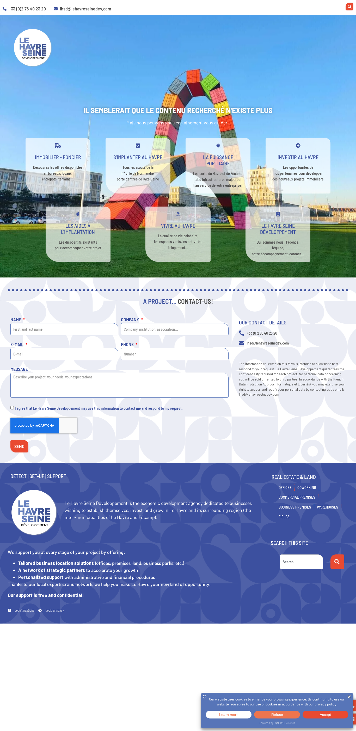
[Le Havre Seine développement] (278, 214)
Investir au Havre (298, 157)
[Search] (337, 561)
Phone (128, 344)
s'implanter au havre (137, 157)
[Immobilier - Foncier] (58, 145)
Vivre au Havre (178, 225)
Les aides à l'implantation (78, 228)
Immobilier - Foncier (58, 157)
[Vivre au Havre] (178, 214)
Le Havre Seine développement (278, 228)
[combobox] (301, 561)
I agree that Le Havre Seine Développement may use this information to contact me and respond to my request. (99, 408)
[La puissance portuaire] (218, 145)
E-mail (17, 344)
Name (16, 319)
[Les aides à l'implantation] (78, 214)
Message (19, 369)
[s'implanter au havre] (138, 145)
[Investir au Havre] (298, 145)
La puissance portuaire (218, 160)
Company (130, 319)
